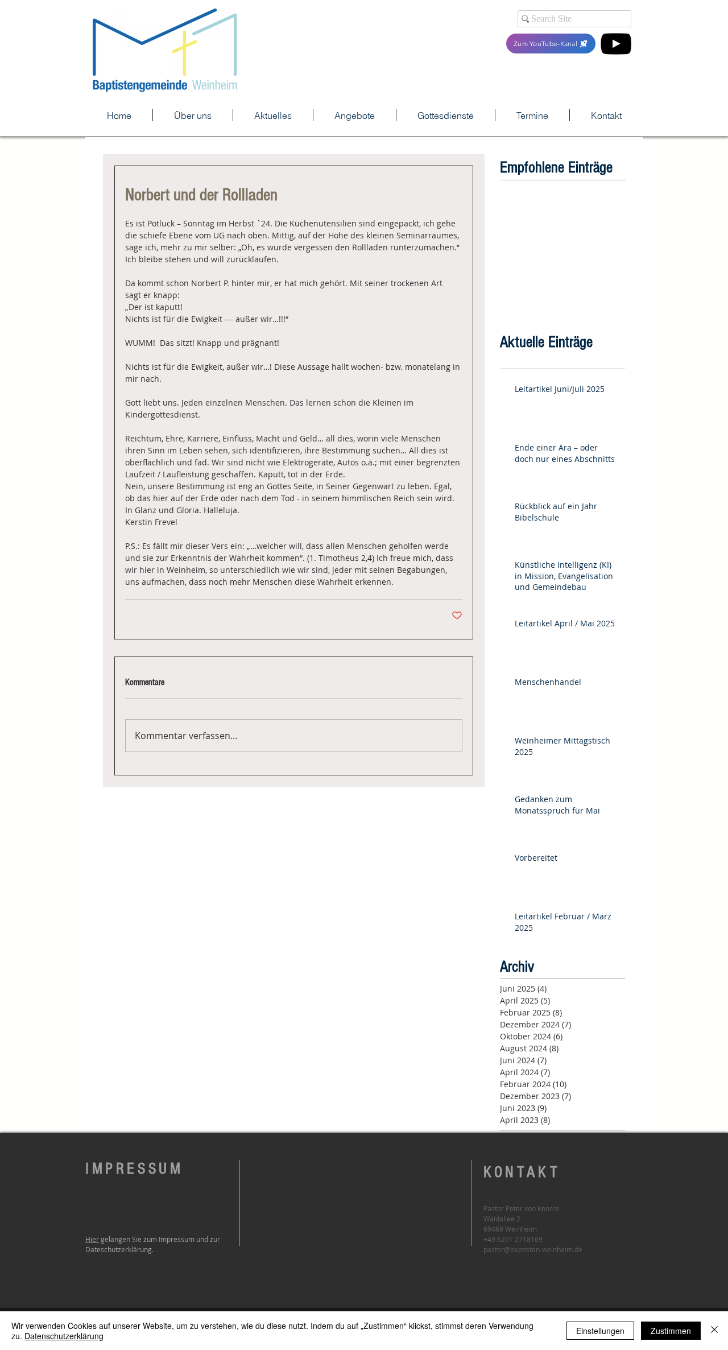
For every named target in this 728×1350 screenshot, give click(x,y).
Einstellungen (600, 1330)
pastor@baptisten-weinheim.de (532, 1249)
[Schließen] (714, 1330)
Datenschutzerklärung (64, 1335)
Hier (92, 1239)
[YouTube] (616, 44)
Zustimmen (671, 1330)
